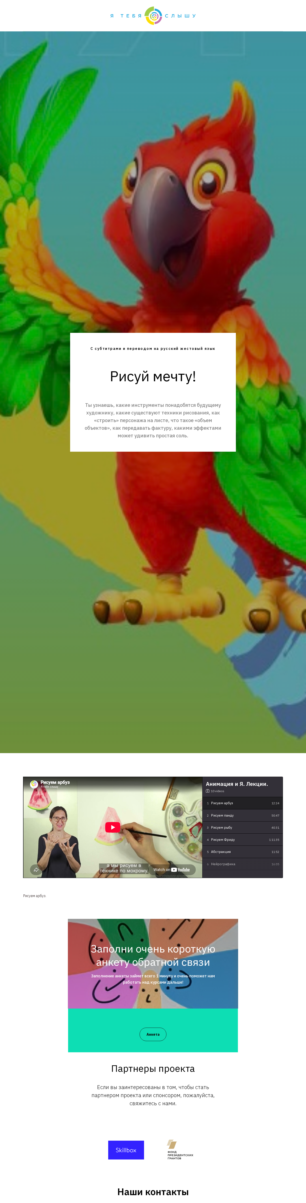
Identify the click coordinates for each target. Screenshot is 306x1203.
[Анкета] (153, 1030)
